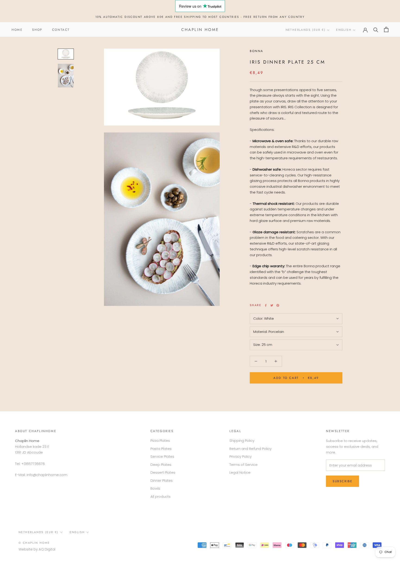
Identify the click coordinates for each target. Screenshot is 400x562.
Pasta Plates (161, 448)
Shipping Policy (241, 440)
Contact (61, 29)
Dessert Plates (162, 472)
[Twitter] (271, 305)
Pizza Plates (160, 440)
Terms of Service (243, 464)
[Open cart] (386, 29)
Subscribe (342, 481)
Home (17, 29)
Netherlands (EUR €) (306, 30)
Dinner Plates (161, 480)
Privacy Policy (240, 456)
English (343, 30)
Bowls (155, 488)
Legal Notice (239, 472)
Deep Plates (160, 464)
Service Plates (162, 456)
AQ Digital (47, 549)
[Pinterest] (277, 305)
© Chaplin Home (34, 543)
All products (160, 496)
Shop (37, 29)
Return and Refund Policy (250, 448)
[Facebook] (265, 305)
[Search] (375, 29)
